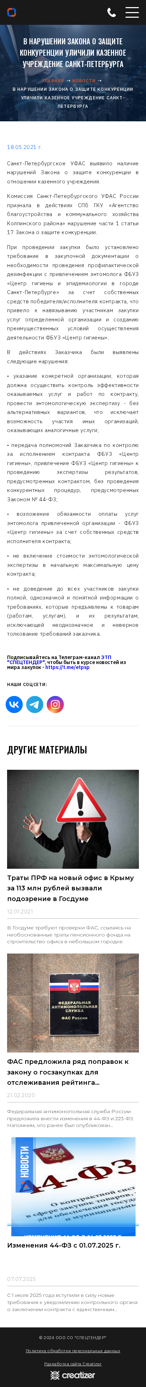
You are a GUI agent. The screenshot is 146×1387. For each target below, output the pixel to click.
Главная (53, 80)
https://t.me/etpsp (67, 667)
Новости (84, 80)
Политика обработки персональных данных (73, 1350)
